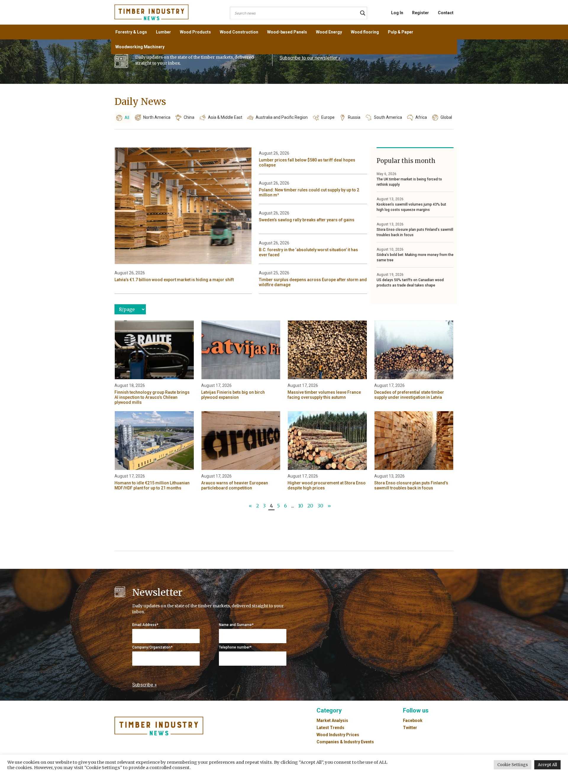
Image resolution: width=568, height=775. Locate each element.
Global (446, 117)
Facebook (412, 720)
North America (156, 117)
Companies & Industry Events (345, 741)
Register (420, 12)
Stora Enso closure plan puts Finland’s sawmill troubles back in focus (415, 232)
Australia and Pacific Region (282, 117)
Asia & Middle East (225, 117)
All (127, 117)
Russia (354, 117)
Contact (446, 12)
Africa (421, 117)
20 (310, 506)
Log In (397, 12)
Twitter (410, 727)
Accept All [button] (547, 764)
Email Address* (145, 625)
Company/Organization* (152, 647)
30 (320, 506)
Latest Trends (330, 727)
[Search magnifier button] (363, 13)
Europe (328, 117)
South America (388, 117)
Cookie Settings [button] (512, 764)
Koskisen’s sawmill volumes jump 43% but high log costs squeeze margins (411, 207)
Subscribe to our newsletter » (310, 58)
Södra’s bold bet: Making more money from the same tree (415, 257)
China (189, 117)
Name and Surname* (236, 625)
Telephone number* (235, 647)
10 (300, 506)
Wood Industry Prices (338, 734)
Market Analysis (332, 720)
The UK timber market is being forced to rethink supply (409, 182)
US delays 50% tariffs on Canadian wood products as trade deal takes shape (410, 282)
